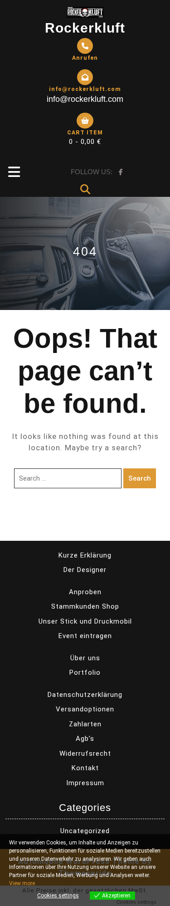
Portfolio (85, 672)
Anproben (85, 592)
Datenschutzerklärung (85, 695)
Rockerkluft (85, 27)
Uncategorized (85, 831)
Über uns (85, 658)
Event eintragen (85, 636)
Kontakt (85, 768)
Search (139, 478)
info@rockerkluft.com (85, 99)
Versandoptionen (85, 709)
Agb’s (85, 738)
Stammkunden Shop (85, 606)
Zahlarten (85, 724)
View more (22, 883)
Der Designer (85, 570)
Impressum (85, 783)
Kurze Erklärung (85, 555)
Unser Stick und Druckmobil (85, 621)
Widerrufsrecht (85, 753)
